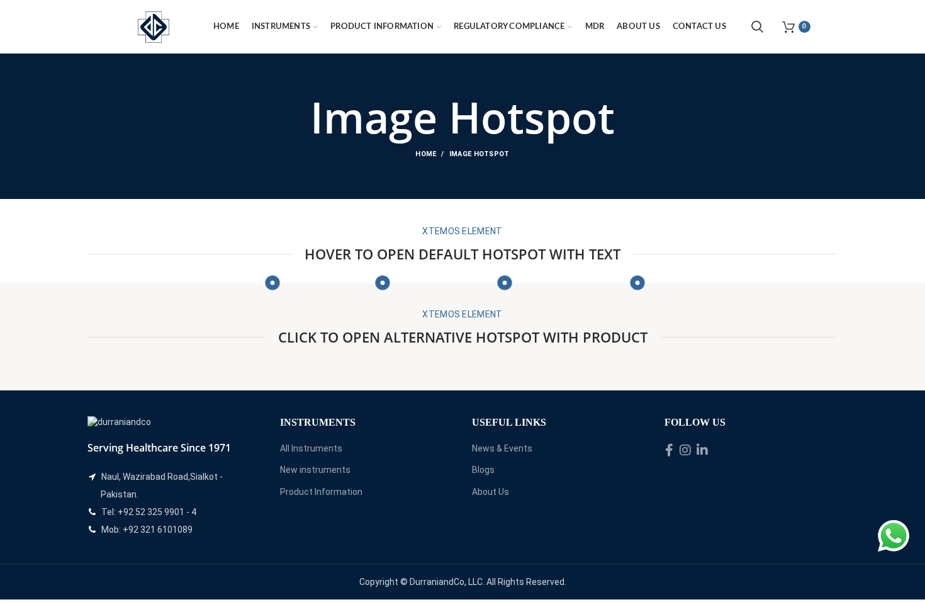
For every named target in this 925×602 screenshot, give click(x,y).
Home (425, 154)
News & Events (502, 448)
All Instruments (311, 448)
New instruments (315, 470)
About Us (490, 492)
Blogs (483, 470)
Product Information (321, 492)
